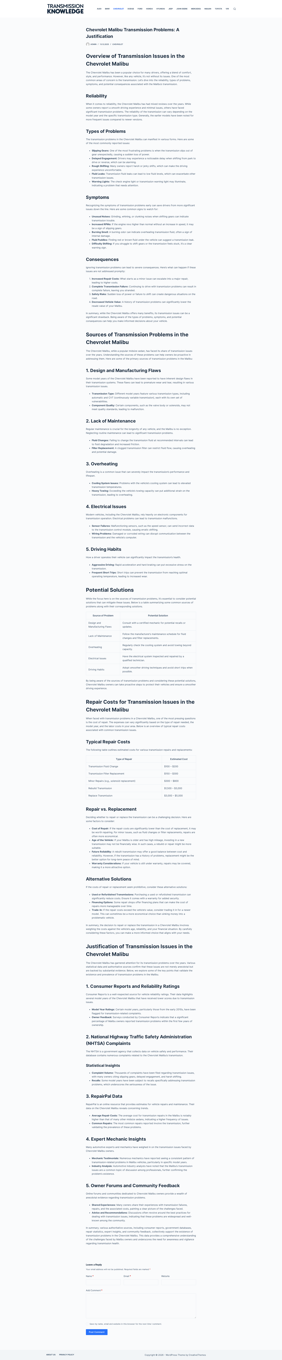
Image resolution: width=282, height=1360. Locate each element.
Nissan (207, 9)
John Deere (181, 9)
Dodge (131, 9)
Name (90, 1276)
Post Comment (97, 1332)
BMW (107, 9)
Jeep (170, 9)
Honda (149, 9)
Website (165, 1276)
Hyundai (160, 9)
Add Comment (94, 1290)
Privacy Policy (66, 1355)
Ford (140, 9)
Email (127, 1276)
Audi (99, 9)
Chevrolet (118, 9)
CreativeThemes (197, 1355)
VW (227, 9)
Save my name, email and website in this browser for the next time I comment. (126, 1324)
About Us (51, 1355)
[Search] (235, 9)
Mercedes (196, 9)
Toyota (218, 9)
